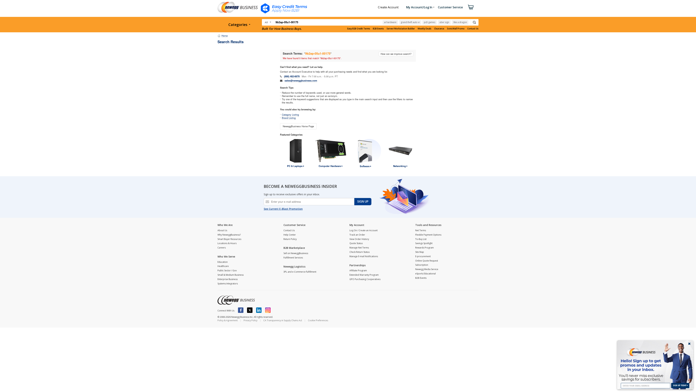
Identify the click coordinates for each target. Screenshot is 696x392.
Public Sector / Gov (227, 270)
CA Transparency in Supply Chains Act (282, 320)
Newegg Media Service (426, 269)
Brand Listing (289, 118)
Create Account (388, 7)
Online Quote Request (426, 260)
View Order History (359, 239)
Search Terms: (293, 54)
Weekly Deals (424, 28)
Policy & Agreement (228, 320)
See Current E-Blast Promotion (283, 209)
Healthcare (223, 266)
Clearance (439, 28)
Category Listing (290, 114)
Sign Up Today (680, 385)
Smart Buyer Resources (229, 239)
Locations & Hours (227, 243)
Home (224, 35)
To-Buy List (420, 239)
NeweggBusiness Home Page (298, 126)
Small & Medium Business (231, 274)
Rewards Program (424, 247)
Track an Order (357, 234)
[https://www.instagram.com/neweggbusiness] (268, 310)
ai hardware (390, 22)
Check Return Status (359, 252)
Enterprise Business (228, 279)
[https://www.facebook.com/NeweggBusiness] (240, 310)
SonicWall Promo (456, 28)
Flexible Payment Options (428, 234)
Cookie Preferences (318, 320)
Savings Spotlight (423, 243)
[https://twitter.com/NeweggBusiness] (249, 310)
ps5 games (429, 22)
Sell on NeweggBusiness (295, 253)
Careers (222, 247)
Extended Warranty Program (364, 274)
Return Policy (290, 239)
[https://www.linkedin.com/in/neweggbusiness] (259, 310)
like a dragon (460, 22)
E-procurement (423, 256)
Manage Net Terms (359, 247)
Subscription (421, 264)
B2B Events (378, 28)
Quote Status (356, 243)
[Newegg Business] (236, 300)
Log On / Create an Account (363, 230)
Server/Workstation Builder (401, 28)
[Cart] (471, 7)
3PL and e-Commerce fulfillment (299, 271)
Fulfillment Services (293, 257)
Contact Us (472, 28)
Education (223, 262)
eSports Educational (425, 273)
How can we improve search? (396, 54)
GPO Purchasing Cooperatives (364, 279)
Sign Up (362, 201)
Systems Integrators (228, 283)
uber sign (444, 22)
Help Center (289, 234)
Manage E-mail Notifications (363, 256)
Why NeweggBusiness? (229, 234)
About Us (222, 230)
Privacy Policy (250, 320)
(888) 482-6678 (292, 76)
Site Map (419, 252)
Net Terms (420, 230)
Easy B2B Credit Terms (358, 28)
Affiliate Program (358, 270)
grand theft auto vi (410, 22)
